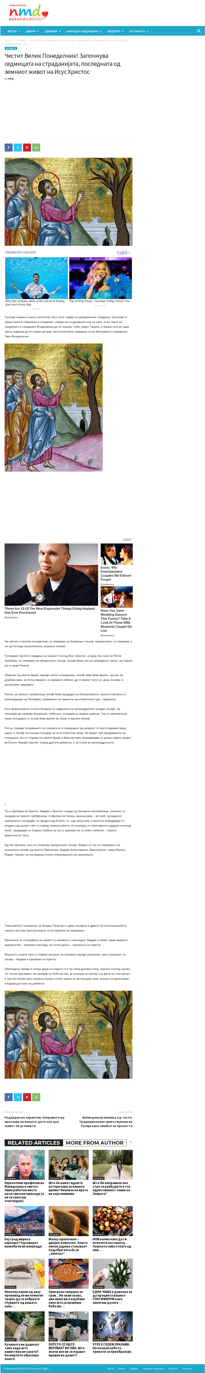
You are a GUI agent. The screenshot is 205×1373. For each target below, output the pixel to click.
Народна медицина (82, 31)
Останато (137, 31)
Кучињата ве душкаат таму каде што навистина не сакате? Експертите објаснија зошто (22, 1351)
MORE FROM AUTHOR (95, 1143)
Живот (53, 1339)
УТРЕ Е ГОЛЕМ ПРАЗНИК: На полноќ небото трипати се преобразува (112, 1348)
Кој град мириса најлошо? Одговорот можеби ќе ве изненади (23, 1242)
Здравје (51, 31)
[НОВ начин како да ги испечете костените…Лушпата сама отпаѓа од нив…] (113, 1221)
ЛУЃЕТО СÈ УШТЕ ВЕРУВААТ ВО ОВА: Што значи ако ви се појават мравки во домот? (67, 1349)
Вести (12, 31)
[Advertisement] (69, 111)
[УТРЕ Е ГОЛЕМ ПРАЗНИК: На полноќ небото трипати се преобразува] (113, 1326)
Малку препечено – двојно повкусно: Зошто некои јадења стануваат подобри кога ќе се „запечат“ (68, 1246)
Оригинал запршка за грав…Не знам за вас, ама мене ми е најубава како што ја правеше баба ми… (67, 1299)
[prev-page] (126, 1142)
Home (8, 40)
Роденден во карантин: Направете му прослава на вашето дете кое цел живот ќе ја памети (34, 1121)
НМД (11, 78)
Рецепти (114, 31)
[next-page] (131, 1142)
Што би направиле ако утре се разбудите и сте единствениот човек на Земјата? (111, 1188)
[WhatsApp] (36, 148)
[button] (198, 31)
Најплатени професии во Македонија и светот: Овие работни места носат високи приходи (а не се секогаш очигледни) (24, 1192)
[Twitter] (18, 148)
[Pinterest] (27, 148)
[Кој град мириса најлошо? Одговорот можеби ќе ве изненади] (25, 1221)
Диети (30, 31)
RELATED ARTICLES (34, 1143)
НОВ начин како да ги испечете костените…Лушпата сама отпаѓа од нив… (112, 1244)
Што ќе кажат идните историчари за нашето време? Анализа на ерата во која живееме (68, 1188)
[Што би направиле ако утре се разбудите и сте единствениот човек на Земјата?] (113, 1165)
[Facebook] (9, 148)
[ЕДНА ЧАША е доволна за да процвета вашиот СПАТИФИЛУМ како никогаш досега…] (113, 1274)
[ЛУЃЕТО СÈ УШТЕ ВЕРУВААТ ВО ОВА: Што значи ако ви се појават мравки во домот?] (69, 1326)
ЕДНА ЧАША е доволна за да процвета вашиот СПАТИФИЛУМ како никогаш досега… (112, 1297)
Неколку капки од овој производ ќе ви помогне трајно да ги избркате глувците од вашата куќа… (24, 1299)
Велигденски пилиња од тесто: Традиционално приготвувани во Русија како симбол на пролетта (106, 1121)
